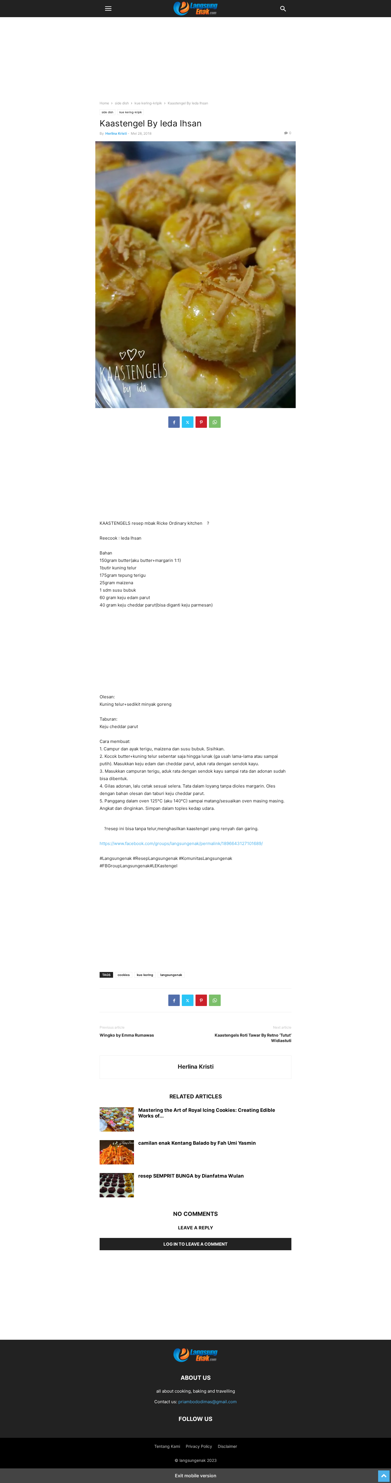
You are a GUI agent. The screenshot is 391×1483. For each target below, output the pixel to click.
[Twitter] (187, 422)
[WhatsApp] (215, 422)
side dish (122, 103)
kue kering (145, 975)
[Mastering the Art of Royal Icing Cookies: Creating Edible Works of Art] (117, 1120)
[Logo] (195, 1360)
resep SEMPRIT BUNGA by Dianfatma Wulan (191, 1176)
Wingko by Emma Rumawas (127, 1035)
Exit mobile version (195, 1475)
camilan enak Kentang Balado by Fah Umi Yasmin (197, 1143)
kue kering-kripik (148, 103)
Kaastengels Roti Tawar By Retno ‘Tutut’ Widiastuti (253, 1038)
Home (104, 103)
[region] (195, 61)
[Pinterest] (201, 422)
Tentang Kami (167, 1446)
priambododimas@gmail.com (207, 1401)
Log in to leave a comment (195, 1244)
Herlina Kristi (116, 133)
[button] (108, 8)
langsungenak (171, 975)
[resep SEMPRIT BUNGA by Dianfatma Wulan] (117, 1186)
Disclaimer (227, 1446)
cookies (124, 975)
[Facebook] (174, 422)
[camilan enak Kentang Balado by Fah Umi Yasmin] (117, 1153)
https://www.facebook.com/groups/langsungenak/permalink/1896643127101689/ (181, 843)
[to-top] (384, 1473)
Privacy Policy (199, 1446)
